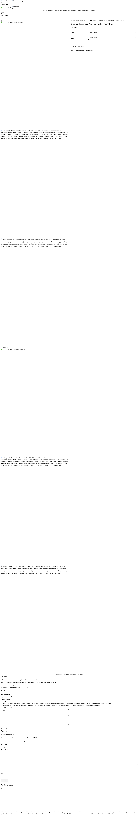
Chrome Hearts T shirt (80, 20)
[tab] (59, 674)
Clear (89, 40)
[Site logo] (6, 1)
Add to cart (81, 46)
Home (72, 20)
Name (2, 767)
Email (2, 773)
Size (72, 38)
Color (72, 32)
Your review (4, 749)
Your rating (4, 744)
